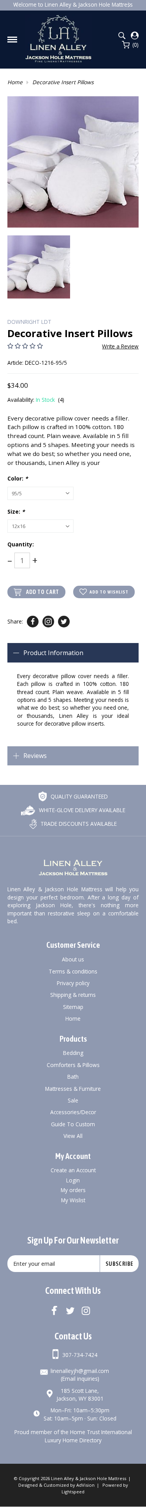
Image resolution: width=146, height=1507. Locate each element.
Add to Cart (42, 592)
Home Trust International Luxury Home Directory (88, 1435)
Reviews (35, 755)
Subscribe (120, 1264)
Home (15, 82)
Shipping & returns (73, 994)
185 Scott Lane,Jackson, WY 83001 (80, 1394)
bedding (73, 1052)
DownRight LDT (29, 321)
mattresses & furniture (73, 1088)
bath (73, 1076)
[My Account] (135, 35)
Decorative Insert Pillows (62, 82)
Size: (16, 511)
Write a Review (120, 346)
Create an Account (73, 1170)
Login (73, 1180)
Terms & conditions (73, 971)
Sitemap (73, 1007)
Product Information (53, 652)
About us (73, 959)
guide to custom (73, 1124)
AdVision (85, 1485)
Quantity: (20, 544)
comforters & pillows (73, 1065)
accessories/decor (73, 1112)
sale (73, 1100)
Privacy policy (73, 983)
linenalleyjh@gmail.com (80, 1370)
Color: (17, 478)
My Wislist (73, 1200)
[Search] (121, 35)
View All (73, 1136)
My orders (73, 1190)
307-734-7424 (79, 1355)
